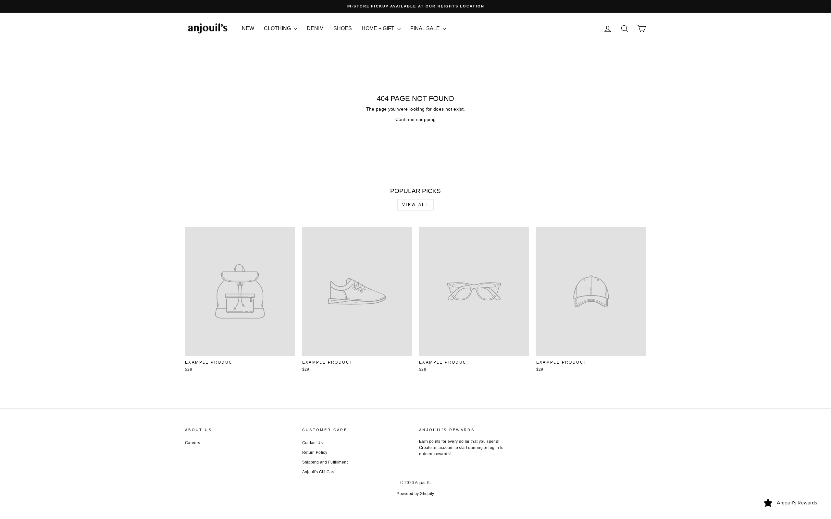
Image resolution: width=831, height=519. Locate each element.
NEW (248, 28)
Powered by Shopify (415, 493)
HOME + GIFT (379, 28)
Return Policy (315, 452)
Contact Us (312, 443)
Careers (192, 443)
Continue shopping (415, 119)
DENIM (315, 28)
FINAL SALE (425, 28)
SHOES (342, 28)
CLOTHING (278, 28)
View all (415, 204)
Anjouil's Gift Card (319, 472)
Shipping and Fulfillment (325, 462)
